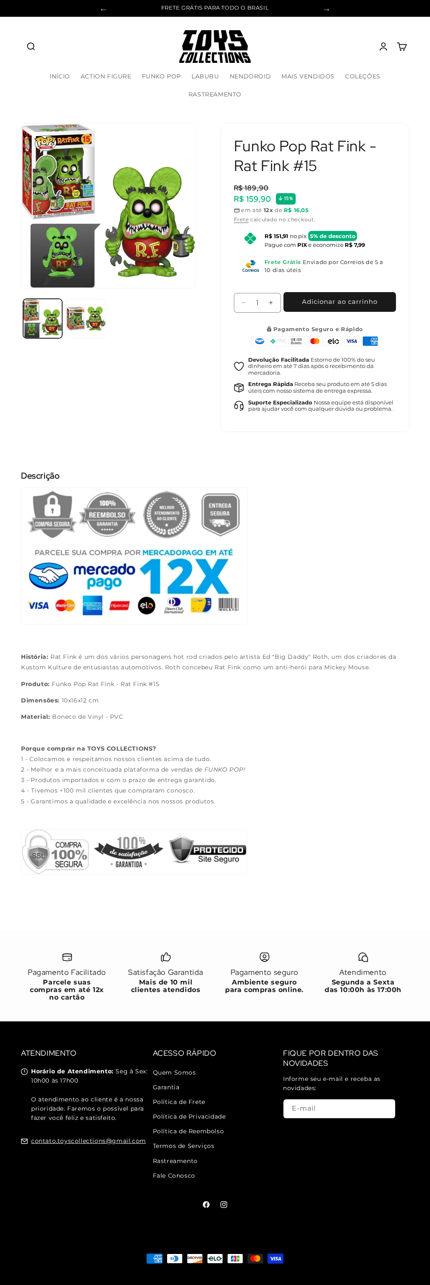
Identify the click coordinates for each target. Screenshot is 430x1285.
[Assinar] (386, 1109)
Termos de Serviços (184, 1146)
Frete (241, 219)
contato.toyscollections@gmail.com (88, 1141)
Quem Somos (174, 1072)
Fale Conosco (174, 1175)
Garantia (166, 1087)
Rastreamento (175, 1161)
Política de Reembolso (188, 1131)
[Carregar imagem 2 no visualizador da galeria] (85, 318)
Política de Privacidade (189, 1116)
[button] (30, 46)
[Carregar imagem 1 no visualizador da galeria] (42, 318)
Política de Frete (179, 1102)
